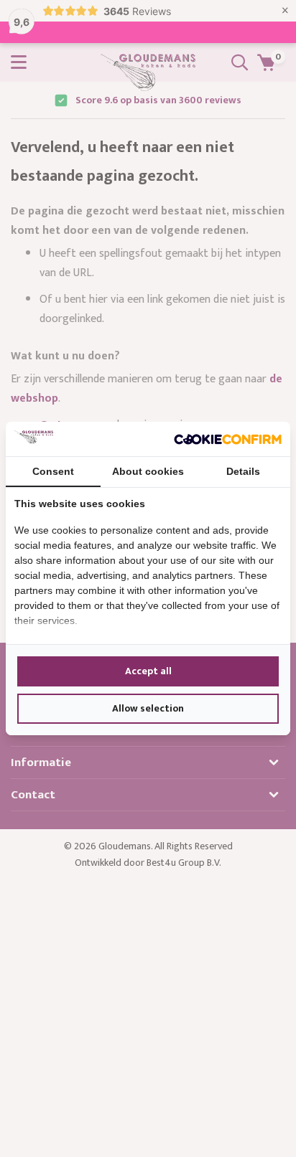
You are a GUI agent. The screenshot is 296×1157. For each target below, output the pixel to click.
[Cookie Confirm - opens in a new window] (228, 439)
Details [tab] (243, 471)
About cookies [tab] (148, 471)
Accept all (148, 671)
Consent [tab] (53, 471)
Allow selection (148, 708)
